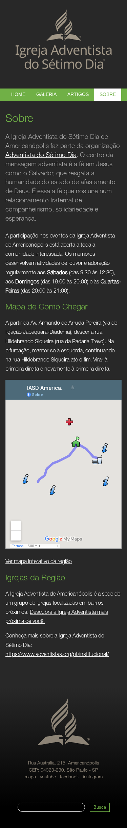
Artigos (78, 94)
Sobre (108, 94)
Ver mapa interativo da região (38, 562)
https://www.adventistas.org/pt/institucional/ (57, 655)
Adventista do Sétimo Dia (41, 155)
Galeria (46, 94)
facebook (69, 777)
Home (18, 94)
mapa (30, 777)
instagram (93, 777)
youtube (48, 777)
